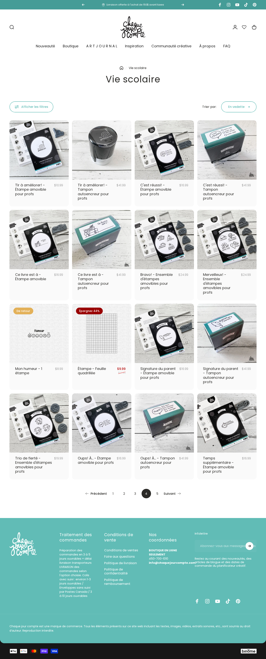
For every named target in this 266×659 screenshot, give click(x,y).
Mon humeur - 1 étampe (28, 371)
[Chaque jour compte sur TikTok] (227, 601)
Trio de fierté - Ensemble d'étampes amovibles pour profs (33, 465)
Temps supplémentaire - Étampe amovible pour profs (218, 465)
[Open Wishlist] (246, 27)
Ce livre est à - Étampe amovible (30, 277)
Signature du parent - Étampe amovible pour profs (158, 373)
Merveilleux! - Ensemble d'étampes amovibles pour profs (217, 283)
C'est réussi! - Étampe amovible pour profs (155, 189)
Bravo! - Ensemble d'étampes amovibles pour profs (156, 281)
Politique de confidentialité (116, 572)
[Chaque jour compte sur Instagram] (207, 601)
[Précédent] (83, 4)
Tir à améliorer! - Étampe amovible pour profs (30, 189)
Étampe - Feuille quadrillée (92, 371)
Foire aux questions (119, 557)
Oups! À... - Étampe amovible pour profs (96, 460)
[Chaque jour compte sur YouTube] (217, 601)
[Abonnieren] (249, 546)
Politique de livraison (120, 563)
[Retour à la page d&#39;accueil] (121, 68)
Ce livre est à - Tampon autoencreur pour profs (93, 281)
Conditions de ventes (121, 550)
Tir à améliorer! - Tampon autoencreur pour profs (93, 192)
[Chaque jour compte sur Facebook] (197, 601)
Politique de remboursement (117, 582)
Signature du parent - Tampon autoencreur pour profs (220, 375)
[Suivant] (182, 4)
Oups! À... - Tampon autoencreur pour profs (157, 463)
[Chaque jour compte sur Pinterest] (238, 601)
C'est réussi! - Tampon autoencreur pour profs (218, 192)
